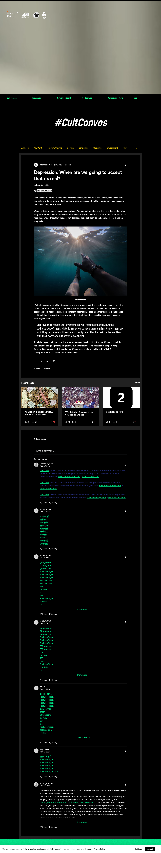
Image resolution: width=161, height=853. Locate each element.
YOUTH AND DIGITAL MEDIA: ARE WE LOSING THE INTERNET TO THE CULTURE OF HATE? (38, 413)
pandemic (83, 148)
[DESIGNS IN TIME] (121, 397)
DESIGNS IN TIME (114, 412)
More (125, 148)
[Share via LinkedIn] (47, 361)
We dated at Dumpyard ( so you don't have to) (79, 413)
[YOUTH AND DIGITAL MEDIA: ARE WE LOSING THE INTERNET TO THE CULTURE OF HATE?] (39, 397)
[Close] (157, 849)
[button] (136, 148)
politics (70, 148)
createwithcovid (54, 148)
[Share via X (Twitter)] (41, 361)
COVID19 (38, 148)
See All (137, 383)
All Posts (25, 148)
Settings (138, 849)
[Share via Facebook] (35, 361)
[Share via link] (53, 361)
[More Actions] (125, 464)
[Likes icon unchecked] (41, 502)
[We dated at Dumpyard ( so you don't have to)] (80, 397)
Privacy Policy (99, 849)
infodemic (97, 148)
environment (112, 148)
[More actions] (125, 164)
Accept (150, 849)
